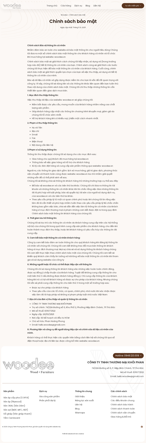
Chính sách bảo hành (122, 404)
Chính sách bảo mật (121, 396)
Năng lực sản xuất (84, 400)
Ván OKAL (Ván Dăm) (14, 405)
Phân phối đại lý (47, 400)
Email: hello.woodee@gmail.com (127, 376)
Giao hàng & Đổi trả (121, 416)
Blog (88, 5)
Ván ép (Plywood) (12, 401)
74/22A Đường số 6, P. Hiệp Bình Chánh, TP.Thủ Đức (118, 368)
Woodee (64, 15)
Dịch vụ (78, 5)
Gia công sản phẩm (49, 396)
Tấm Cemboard (11, 417)
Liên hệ (97, 5)
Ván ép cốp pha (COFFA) (16, 397)
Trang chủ (52, 5)
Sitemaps (80, 412)
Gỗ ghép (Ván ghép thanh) (17, 413)
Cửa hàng (66, 5)
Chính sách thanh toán (123, 408)
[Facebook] (142, 427)
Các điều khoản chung (122, 400)
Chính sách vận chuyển (123, 412)
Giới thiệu (80, 396)
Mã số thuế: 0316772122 (132, 372)
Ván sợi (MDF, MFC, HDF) (15, 409)
